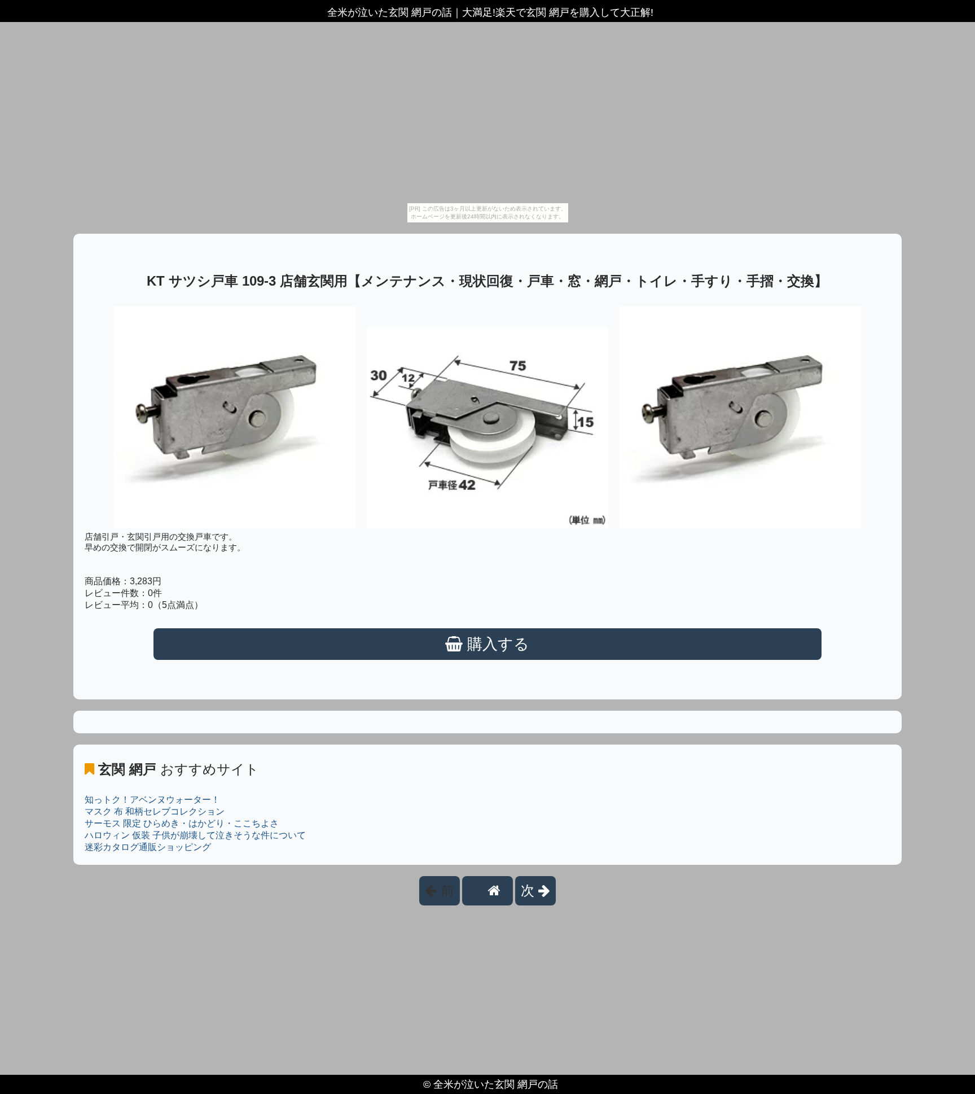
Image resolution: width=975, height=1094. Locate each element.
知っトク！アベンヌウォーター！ (152, 799)
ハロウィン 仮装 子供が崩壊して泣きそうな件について (195, 835)
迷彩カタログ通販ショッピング (148, 847)
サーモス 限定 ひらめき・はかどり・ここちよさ (182, 823)
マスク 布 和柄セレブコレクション (155, 811)
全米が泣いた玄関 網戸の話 (495, 1084)
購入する (496, 644)
